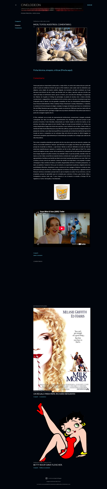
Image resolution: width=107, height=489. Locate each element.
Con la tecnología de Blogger (55, 478)
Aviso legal (36, 13)
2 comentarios (42, 396)
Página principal (26, 13)
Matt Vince (58, 481)
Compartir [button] (18, 21)
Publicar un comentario (44, 467)
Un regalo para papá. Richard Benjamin (54, 394)
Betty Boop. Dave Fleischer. (47, 465)
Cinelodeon (31, 5)
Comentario (18, 28)
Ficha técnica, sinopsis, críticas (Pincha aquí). (53, 70)
